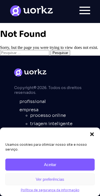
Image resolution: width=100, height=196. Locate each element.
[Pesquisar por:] (25, 52)
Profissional (32, 101)
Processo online (48, 115)
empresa (28, 110)
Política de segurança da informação (50, 190)
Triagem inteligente (51, 123)
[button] (92, 134)
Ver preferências (50, 179)
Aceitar (50, 164)
